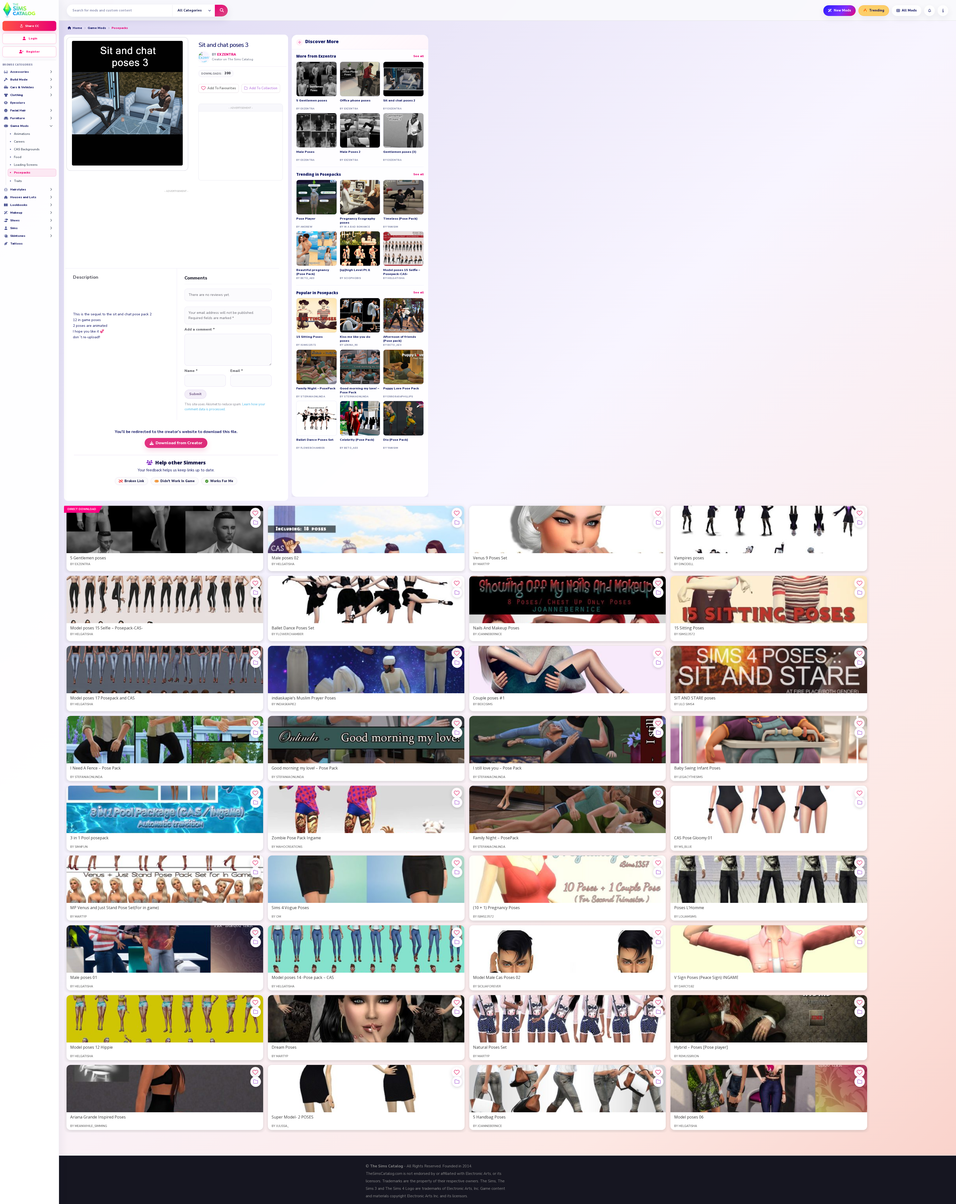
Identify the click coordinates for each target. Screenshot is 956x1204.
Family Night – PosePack (315, 388)
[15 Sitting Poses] (316, 315)
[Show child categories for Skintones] (51, 236)
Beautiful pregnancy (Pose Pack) (312, 272)
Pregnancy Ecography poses (357, 221)
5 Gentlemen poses (311, 100)
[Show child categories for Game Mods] (51, 126)
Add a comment (199, 329)
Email (236, 371)
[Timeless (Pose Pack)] (403, 197)
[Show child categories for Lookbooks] (51, 205)
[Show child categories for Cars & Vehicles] (51, 87)
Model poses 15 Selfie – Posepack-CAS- (401, 272)
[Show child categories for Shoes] (51, 220)
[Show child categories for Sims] (51, 228)
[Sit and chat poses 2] (403, 79)
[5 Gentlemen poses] (316, 79)
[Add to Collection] (255, 522)
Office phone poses (355, 100)
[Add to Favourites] (255, 513)
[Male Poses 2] (360, 130)
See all (418, 56)
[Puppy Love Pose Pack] (403, 366)
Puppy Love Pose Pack (401, 388)
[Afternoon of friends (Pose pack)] (403, 315)
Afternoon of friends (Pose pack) (399, 339)
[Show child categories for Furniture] (51, 118)
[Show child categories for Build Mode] (51, 79)
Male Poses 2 (350, 152)
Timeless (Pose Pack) (400, 219)
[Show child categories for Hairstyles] (51, 189)
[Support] (943, 10)
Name (191, 371)
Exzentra (226, 55)
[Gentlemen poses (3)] (403, 130)
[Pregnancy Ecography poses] (360, 197)
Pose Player (305, 219)
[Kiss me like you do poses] (360, 315)
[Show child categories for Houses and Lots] (51, 197)
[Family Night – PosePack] (316, 366)
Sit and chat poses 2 (399, 100)
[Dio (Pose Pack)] (403, 418)
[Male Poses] (316, 130)
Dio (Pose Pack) (395, 440)
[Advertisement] (241, 145)
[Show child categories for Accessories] (51, 72)
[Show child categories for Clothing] (51, 95)
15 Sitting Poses (309, 337)
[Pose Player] (316, 197)
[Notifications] (929, 10)
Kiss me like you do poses (355, 339)
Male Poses (305, 152)
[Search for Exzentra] (203, 56)
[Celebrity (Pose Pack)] (360, 418)
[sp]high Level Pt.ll (355, 270)
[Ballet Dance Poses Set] (316, 418)
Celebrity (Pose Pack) (357, 440)
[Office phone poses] (360, 79)
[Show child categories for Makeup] (51, 212)
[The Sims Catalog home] (29, 9)
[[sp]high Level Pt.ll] (360, 248)
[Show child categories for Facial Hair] (51, 110)
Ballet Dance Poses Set (315, 440)
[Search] (221, 10)
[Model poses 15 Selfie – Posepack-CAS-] (403, 248)
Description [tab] (85, 277)
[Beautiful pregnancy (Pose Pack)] (316, 248)
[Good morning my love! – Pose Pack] (360, 366)
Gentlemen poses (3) (399, 152)
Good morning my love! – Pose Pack (359, 390)
